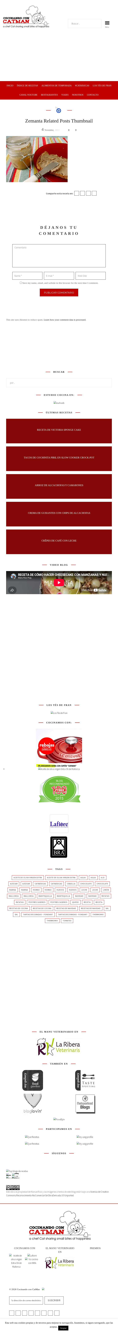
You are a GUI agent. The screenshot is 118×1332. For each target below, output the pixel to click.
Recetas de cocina (18, 908)
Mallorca (14, 896)
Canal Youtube (28, 95)
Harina (12, 890)
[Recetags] (32, 1137)
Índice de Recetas (27, 85)
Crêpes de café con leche (59, 540)
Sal (107, 908)
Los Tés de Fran (102, 85)
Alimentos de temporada (56, 85)
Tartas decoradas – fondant (38, 914)
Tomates (67, 920)
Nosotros (77, 95)
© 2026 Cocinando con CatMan (24, 1289)
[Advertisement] (59, 58)
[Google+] (88, 193)
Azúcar (14, 884)
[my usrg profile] (85, 1144)
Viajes (65, 95)
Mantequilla (45, 896)
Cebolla (71, 884)
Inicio (10, 85)
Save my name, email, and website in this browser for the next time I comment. (60, 283)
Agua (83, 877)
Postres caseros (37, 902)
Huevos (60, 890)
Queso (75, 902)
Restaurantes (49, 95)
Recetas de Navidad (66, 908)
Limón (106, 890)
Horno (36, 890)
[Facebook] (76, 193)
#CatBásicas (82, 85)
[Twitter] (82, 193)
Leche (84, 890)
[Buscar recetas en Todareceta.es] (17, 1171)
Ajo (103, 877)
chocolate (86, 884)
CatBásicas (40, 884)
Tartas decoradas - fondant (73, 914)
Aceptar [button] (63, 1328)
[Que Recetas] (32, 1144)
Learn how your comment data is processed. (65, 320)
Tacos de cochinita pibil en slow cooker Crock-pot (59, 457)
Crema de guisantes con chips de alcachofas (59, 513)
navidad (79, 896)
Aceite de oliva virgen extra (28, 877)
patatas (105, 896)
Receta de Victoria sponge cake (59, 429)
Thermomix (98, 914)
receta (87, 902)
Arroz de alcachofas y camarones (59, 485)
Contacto (92, 95)
